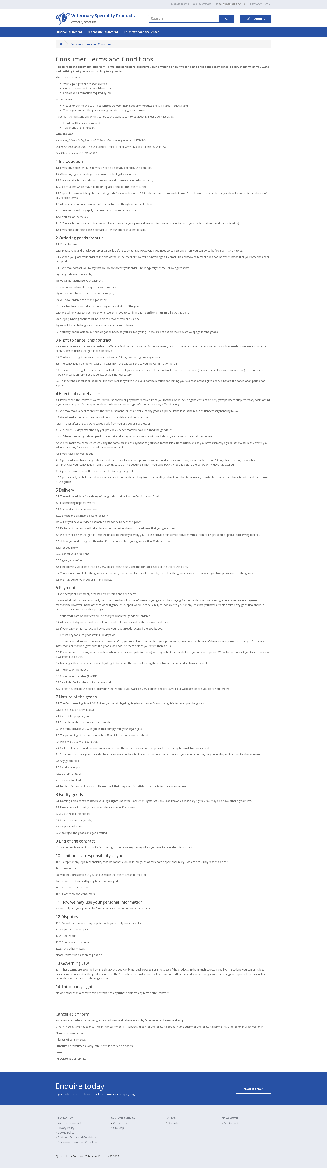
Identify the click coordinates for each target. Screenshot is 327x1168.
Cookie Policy (66, 1132)
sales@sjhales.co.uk (232, 4)
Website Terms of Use (71, 1123)
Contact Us (120, 1123)
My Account (231, 1123)
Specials (173, 1123)
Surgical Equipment (69, 32)
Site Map (118, 1128)
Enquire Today (253, 1089)
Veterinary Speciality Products (103, 15)
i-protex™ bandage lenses (141, 32)
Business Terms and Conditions (77, 1137)
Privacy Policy (66, 1128)
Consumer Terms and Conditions (91, 44)
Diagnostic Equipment (103, 32)
